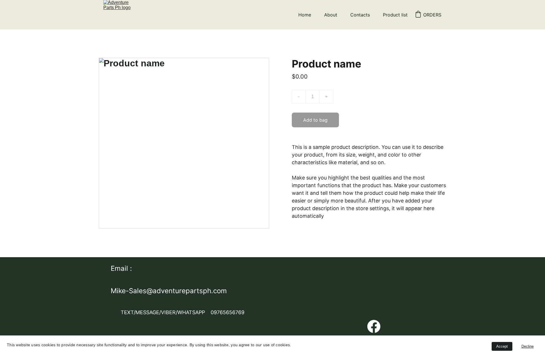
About (330, 15)
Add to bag (315, 120)
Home (304, 15)
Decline (527, 346)
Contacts (360, 15)
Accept (502, 346)
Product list (395, 15)
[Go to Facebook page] (373, 326)
